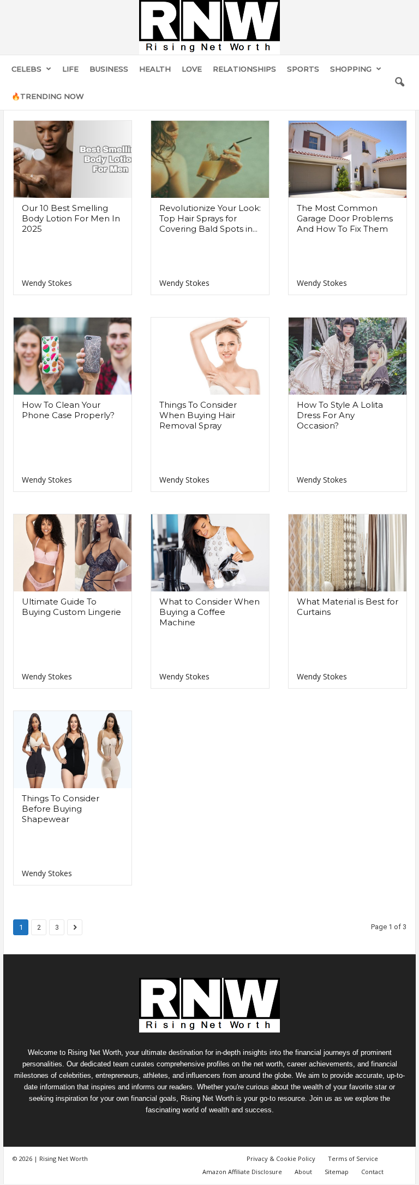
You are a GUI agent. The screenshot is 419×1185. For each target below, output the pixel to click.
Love (192, 68)
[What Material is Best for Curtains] (347, 552)
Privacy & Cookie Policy (281, 1158)
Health (155, 68)
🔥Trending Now (47, 96)
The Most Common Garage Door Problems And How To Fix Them (345, 218)
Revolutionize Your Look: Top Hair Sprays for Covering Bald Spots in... (210, 218)
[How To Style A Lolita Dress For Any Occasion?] (347, 356)
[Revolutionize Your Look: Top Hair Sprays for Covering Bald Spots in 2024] (210, 159)
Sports (303, 68)
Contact (372, 1172)
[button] (399, 83)
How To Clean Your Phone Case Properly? (68, 410)
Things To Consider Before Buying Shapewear (60, 808)
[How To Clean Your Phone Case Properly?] (72, 356)
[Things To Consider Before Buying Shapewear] (72, 749)
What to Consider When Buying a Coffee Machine (209, 611)
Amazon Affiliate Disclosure (242, 1172)
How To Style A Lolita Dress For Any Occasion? (340, 415)
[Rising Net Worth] (209, 27)
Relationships (244, 68)
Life (70, 68)
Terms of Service (353, 1158)
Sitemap (337, 1172)
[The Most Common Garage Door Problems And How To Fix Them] (347, 159)
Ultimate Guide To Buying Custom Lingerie (71, 606)
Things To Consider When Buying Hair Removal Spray (198, 415)
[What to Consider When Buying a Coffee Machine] (210, 552)
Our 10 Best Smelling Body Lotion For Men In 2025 (71, 218)
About (303, 1172)
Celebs (26, 68)
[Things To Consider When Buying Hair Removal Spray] (210, 356)
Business (108, 68)
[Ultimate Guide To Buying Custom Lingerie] (72, 552)
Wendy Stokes (47, 283)
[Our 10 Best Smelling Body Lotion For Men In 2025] (72, 159)
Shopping (351, 68)
